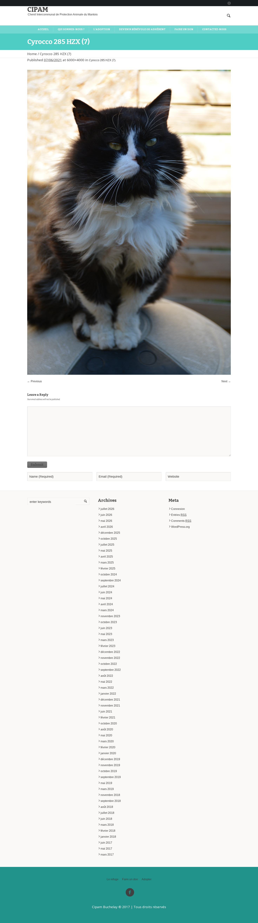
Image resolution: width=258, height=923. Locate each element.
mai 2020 (106, 735)
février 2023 (108, 645)
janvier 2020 (108, 753)
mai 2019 (106, 783)
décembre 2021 (110, 699)
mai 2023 (106, 634)
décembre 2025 (110, 532)
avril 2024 (107, 604)
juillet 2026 (107, 508)
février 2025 (108, 568)
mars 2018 (107, 824)
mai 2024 (106, 598)
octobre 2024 (109, 574)
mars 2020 (107, 741)
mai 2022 (106, 681)
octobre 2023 (109, 622)
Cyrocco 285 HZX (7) (102, 60)
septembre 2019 (111, 777)
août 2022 (107, 675)
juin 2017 (106, 842)
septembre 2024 (111, 580)
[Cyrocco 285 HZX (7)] (129, 222)
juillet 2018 (107, 812)
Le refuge (112, 879)
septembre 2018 (111, 800)
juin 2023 (106, 628)
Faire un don (130, 879)
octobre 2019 (109, 771)
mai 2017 (106, 848)
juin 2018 (106, 818)
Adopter (146, 879)
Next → (226, 381)
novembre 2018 (110, 794)
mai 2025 (106, 550)
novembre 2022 (110, 657)
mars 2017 (107, 854)
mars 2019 (107, 789)
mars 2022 (107, 687)
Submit (37, 465)
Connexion (178, 508)
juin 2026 (106, 514)
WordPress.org (180, 526)
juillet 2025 (107, 544)
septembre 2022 (111, 669)
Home (32, 54)
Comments (181, 520)
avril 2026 (107, 526)
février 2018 (108, 830)
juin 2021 (106, 711)
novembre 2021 (110, 705)
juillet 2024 (107, 586)
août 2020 (107, 729)
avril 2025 (107, 556)
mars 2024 (107, 610)
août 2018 (107, 806)
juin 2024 (106, 592)
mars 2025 (107, 562)
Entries (179, 514)
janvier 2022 (108, 693)
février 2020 (108, 747)
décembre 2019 (110, 759)
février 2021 (108, 717)
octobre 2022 (109, 663)
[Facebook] (229, 3)
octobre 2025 (109, 538)
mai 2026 (106, 520)
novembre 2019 (110, 765)
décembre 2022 (110, 651)
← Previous (34, 381)
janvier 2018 (108, 836)
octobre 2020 (109, 723)
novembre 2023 (110, 616)
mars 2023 (107, 640)
